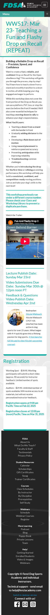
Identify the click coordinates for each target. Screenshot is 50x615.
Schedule (25, 512)
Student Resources (25, 462)
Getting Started (25, 552)
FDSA (25, 439)
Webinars (25, 509)
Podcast (25, 529)
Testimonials (25, 452)
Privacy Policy (25, 455)
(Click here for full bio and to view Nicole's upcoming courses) (24, 341)
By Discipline (25, 495)
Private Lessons (25, 539)
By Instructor (25, 492)
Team (25, 542)
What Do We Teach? (25, 445)
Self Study (25, 502)
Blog (25, 532)
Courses (25, 486)
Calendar (25, 465)
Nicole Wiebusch (34, 314)
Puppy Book (25, 535)
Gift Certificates (25, 472)
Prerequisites (25, 499)
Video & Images (25, 559)
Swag (25, 475)
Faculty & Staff (25, 448)
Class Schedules (25, 488)
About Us (25, 442)
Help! (25, 549)
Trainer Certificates (25, 479)
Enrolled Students (25, 556)
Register (25, 519)
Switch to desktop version (25, 595)
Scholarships (25, 468)
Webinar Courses (25, 515)
